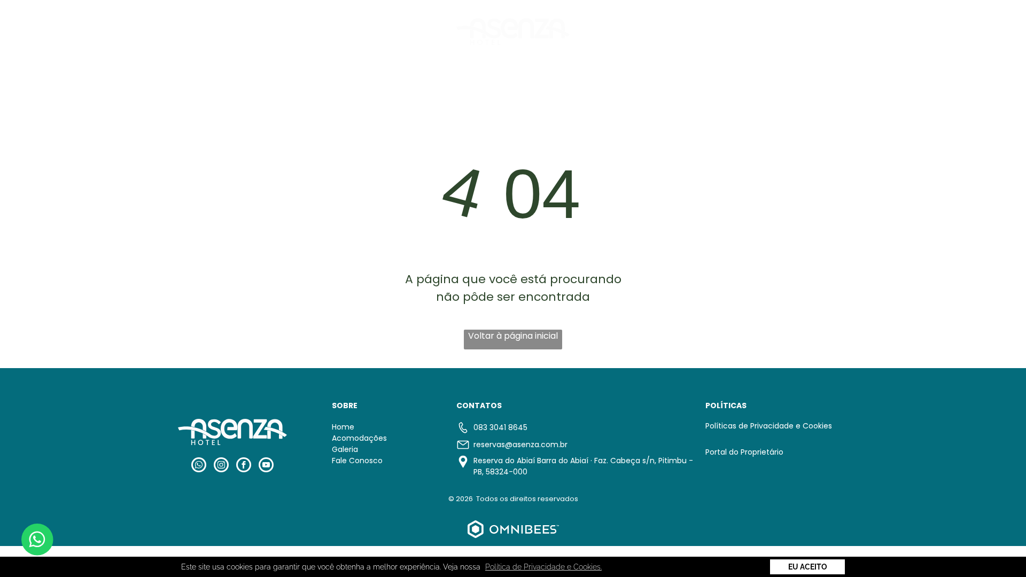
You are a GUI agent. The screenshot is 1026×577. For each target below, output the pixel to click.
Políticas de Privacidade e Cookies (768, 425)
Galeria (345, 449)
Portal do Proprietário (744, 452)
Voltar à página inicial (513, 336)
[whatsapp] (198, 466)
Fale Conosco (357, 460)
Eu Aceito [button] (807, 567)
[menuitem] (335, 31)
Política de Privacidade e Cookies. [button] (543, 567)
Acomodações (359, 438)
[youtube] (266, 466)
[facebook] (243, 466)
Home (343, 427)
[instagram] (221, 466)
